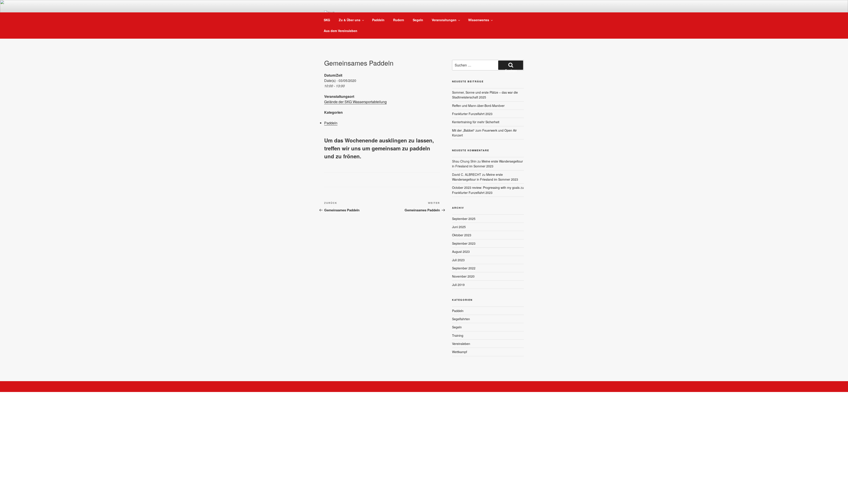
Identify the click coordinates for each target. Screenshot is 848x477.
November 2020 (463, 276)
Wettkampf (459, 352)
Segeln (418, 20)
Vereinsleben (461, 343)
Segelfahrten (461, 319)
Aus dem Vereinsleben (340, 30)
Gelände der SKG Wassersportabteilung (355, 101)
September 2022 (463, 268)
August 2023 (461, 251)
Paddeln (378, 20)
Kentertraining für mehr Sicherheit (475, 122)
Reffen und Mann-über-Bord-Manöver (478, 105)
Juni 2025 (459, 227)
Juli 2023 (458, 260)
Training (457, 335)
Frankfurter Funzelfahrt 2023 (472, 114)
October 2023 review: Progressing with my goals (486, 187)
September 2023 (463, 243)
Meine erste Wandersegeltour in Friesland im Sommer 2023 (487, 163)
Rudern (398, 20)
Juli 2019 (458, 284)
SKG (327, 20)
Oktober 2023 (461, 235)
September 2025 (463, 218)
